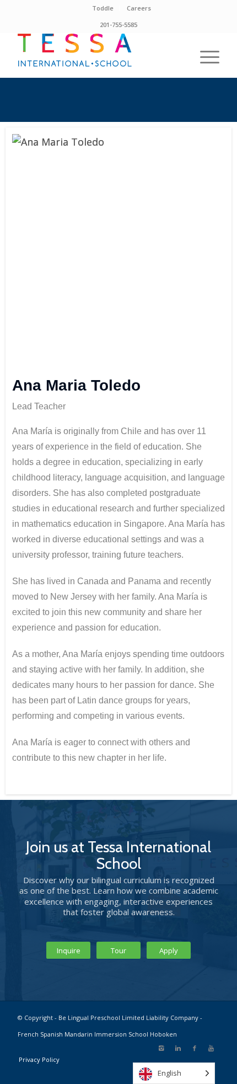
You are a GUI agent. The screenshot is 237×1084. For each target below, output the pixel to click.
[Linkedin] (178, 1048)
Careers (139, 8)
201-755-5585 (118, 24)
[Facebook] (194, 1048)
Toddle (103, 8)
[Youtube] (211, 1048)
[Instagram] (161, 1048)
